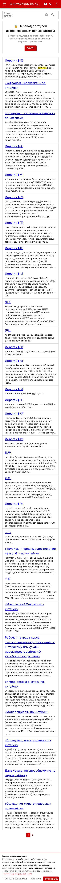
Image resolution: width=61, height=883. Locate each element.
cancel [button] (46, 14)
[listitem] (30, 68)
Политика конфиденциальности (17, 874)
